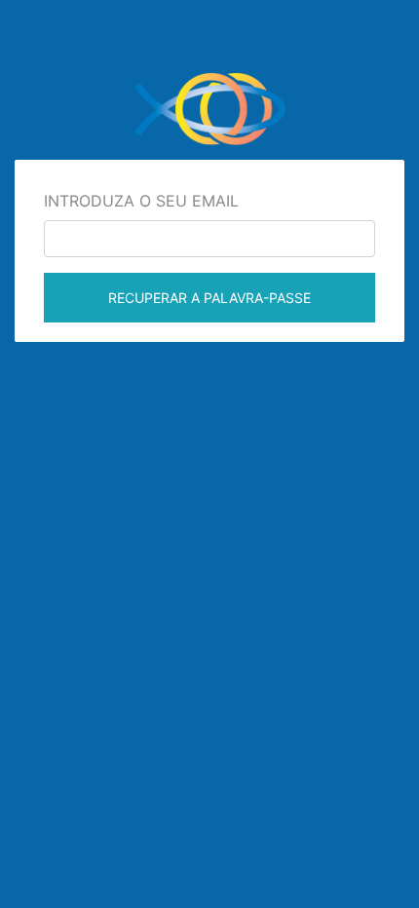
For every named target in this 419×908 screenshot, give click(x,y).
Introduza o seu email (141, 200)
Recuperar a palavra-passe (209, 297)
